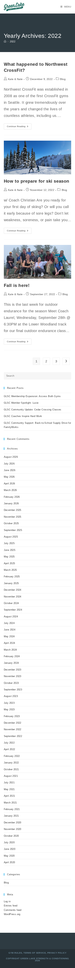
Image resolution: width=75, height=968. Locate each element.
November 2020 (12, 829)
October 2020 (11, 835)
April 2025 (9, 563)
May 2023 (9, 709)
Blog (63, 79)
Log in (7, 901)
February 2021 (12, 809)
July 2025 (9, 543)
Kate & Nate (15, 79)
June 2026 (9, 470)
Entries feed (10, 905)
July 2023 (9, 703)
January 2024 (11, 663)
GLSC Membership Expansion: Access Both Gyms (32, 396)
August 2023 (11, 696)
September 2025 (13, 530)
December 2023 (12, 669)
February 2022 (12, 756)
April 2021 (9, 795)
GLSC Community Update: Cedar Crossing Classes (32, 409)
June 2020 (9, 849)
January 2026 (11, 503)
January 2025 (11, 583)
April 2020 (9, 862)
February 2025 (12, 576)
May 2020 (9, 855)
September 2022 (13, 736)
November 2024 (12, 596)
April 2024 (9, 643)
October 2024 (11, 603)
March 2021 (10, 802)
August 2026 (11, 457)
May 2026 (9, 476)
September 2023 (13, 689)
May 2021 (9, 789)
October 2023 (11, 683)
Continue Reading (19, 127)
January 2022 (11, 762)
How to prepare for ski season (36, 181)
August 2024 (11, 616)
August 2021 (11, 776)
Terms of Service (34, 953)
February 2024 (12, 656)
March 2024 (10, 649)
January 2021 (11, 815)
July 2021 (9, 782)
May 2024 (9, 636)
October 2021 (11, 769)
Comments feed (12, 910)
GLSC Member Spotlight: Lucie (21, 402)
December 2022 (12, 722)
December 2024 (12, 589)
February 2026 (12, 497)
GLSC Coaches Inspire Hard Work (23, 416)
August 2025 (11, 536)
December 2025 (12, 510)
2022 (12, 41)
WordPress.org (12, 914)
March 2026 (10, 490)
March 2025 (10, 570)
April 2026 (9, 483)
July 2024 (9, 623)
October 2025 (11, 523)
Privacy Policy (56, 953)
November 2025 (12, 516)
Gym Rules (15, 953)
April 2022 (9, 749)
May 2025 (9, 556)
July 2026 (9, 463)
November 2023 (12, 676)
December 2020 (12, 822)
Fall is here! (17, 285)
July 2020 (9, 842)
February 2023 (12, 716)
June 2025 (9, 550)
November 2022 (12, 729)
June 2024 (9, 629)
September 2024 (13, 609)
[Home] (5, 41)
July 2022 (9, 742)
